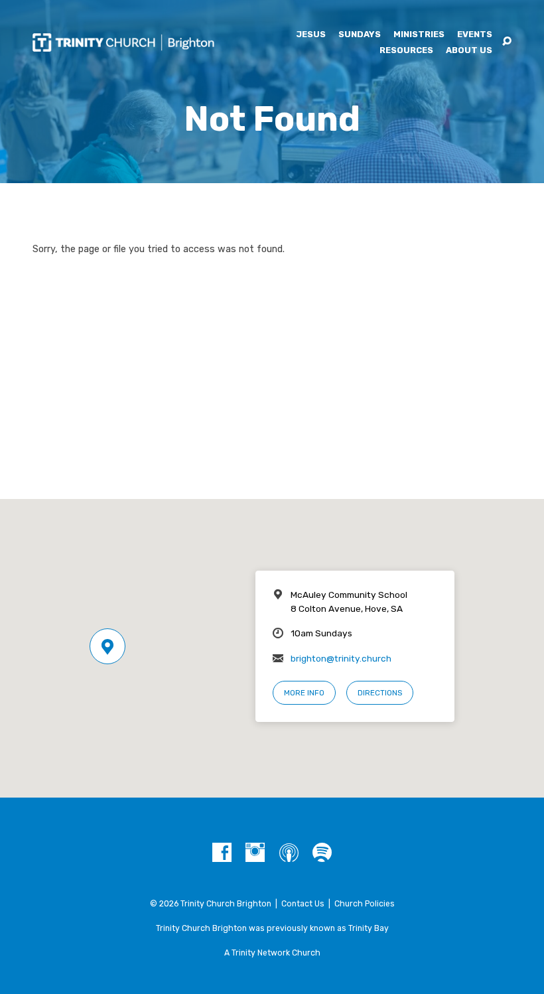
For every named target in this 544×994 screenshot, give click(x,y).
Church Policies (364, 903)
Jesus (311, 35)
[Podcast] (289, 853)
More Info (304, 692)
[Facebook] (222, 853)
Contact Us (302, 903)
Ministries (418, 35)
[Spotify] (322, 853)
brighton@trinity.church (341, 658)
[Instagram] (255, 853)
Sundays (359, 35)
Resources (406, 50)
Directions (380, 692)
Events (474, 35)
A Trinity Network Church (272, 953)
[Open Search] (506, 41)
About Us (469, 50)
